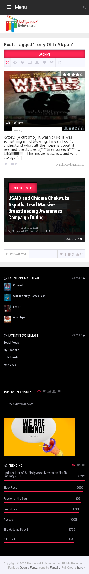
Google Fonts (28, 567)
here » (81, 567)
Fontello (55, 567)
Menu (21, 6)
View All (77, 278)
